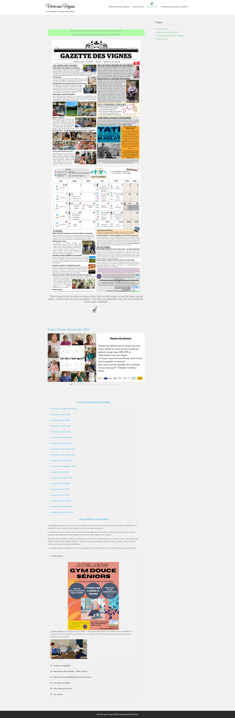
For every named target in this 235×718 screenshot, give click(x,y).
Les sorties (58, 694)
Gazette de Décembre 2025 (63, 449)
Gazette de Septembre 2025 (63, 466)
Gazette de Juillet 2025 (61, 478)
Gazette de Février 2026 (62, 437)
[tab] (93, 409)
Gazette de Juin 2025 (60, 483)
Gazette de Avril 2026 (60, 426)
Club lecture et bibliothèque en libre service (72, 677)
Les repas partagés (61, 683)
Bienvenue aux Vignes (119, 6)
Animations (152, 6)
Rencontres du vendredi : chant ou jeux (70, 671)
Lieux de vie (138, 6)
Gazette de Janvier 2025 (62, 512)
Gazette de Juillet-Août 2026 (64, 409)
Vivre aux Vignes (60, 6)
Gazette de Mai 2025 (60, 489)
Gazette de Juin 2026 (60, 414)
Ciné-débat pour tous (62, 689)
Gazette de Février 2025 (62, 506)
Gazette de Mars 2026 (61, 432)
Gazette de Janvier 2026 (62, 443)
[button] (70, 384)
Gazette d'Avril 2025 (60, 495)
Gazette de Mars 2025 (61, 501)
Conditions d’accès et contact (174, 6)
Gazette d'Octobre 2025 (61, 460)
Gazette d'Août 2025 (60, 472)
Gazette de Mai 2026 (60, 420)
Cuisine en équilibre (61, 666)
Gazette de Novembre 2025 (63, 455)
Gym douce (58, 556)
